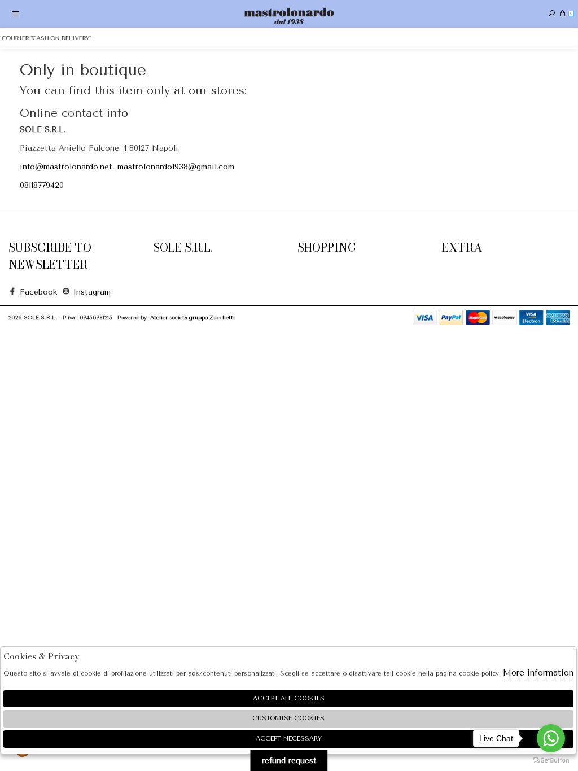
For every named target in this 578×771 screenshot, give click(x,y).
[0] (562, 14)
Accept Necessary (289, 738)
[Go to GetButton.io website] (551, 759)
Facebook (34, 292)
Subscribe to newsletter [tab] (49, 256)
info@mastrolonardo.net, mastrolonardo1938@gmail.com (127, 167)
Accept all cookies (289, 698)
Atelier (159, 317)
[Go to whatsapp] (551, 738)
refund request (289, 760)
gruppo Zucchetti (212, 317)
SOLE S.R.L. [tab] (183, 247)
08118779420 (42, 185)
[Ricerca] (551, 14)
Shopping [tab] (326, 247)
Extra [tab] (462, 247)
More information (538, 673)
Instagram (87, 292)
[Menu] (15, 14)
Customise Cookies (288, 718)
